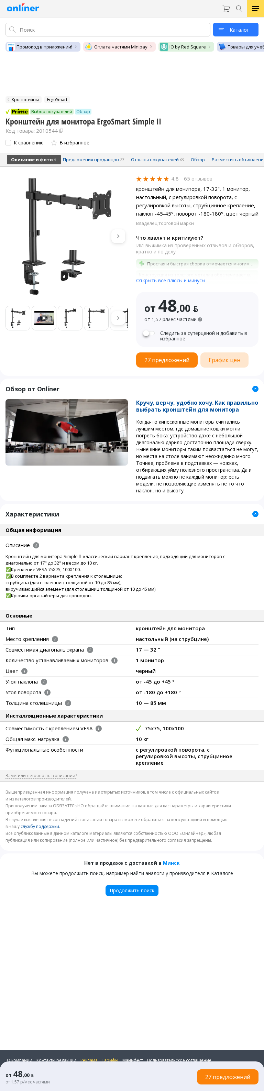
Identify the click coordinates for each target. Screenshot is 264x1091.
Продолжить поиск (132, 890)
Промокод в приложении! (44, 47)
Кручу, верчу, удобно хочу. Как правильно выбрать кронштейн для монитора (197, 406)
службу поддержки (40, 826)
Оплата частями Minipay (120, 47)
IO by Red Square (187, 47)
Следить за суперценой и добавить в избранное (203, 335)
